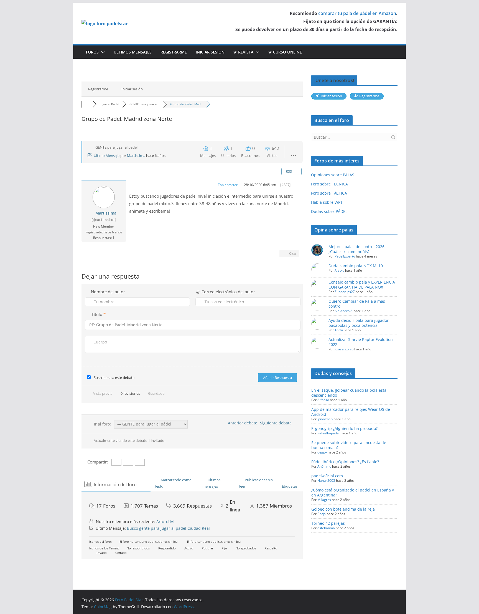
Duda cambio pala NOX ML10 (355, 265)
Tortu (339, 330)
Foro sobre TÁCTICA (329, 193)
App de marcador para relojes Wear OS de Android (350, 412)
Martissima (136, 155)
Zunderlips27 (345, 291)
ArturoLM (165, 521)
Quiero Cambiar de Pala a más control (356, 304)
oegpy (322, 452)
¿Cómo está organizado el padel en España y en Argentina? (352, 492)
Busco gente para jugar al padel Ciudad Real (168, 528)
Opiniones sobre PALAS (332, 174)
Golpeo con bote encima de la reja (343, 509)
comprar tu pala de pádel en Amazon (357, 13)
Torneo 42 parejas (328, 523)
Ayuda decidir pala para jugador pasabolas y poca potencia (358, 323)
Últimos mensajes (133, 52)
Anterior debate (241, 423)
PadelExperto (345, 256)
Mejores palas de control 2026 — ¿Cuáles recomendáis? (358, 249)
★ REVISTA (243, 52)
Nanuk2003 (326, 480)
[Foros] (87, 104)
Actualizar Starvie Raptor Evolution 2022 (360, 342)
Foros (92, 52)
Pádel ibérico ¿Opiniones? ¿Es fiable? (345, 461)
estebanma (326, 528)
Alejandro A (344, 311)
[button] (102, 52)
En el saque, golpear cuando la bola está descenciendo (348, 393)
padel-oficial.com (327, 475)
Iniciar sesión (210, 52)
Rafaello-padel (328, 433)
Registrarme (173, 52)
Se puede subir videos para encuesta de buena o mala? (348, 445)
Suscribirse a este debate (114, 377)
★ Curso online (285, 52)
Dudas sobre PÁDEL (329, 211)
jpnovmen (325, 419)
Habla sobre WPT (327, 202)
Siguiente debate (277, 423)
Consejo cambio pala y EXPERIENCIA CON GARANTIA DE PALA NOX (361, 284)
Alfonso (323, 400)
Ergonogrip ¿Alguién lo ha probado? (344, 428)
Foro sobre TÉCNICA (329, 184)
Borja (321, 513)
